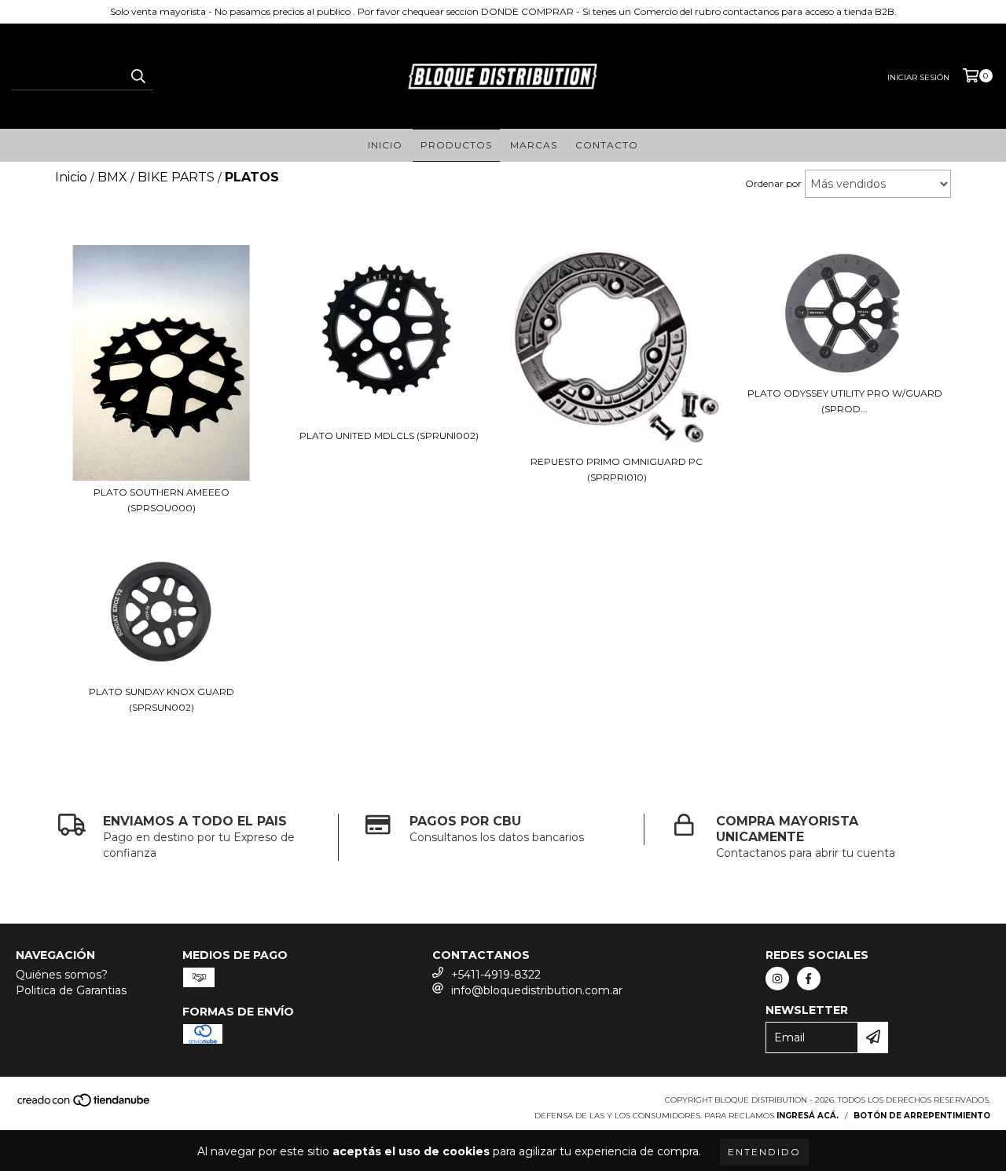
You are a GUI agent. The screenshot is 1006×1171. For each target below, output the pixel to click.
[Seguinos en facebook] (809, 978)
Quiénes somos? (62, 975)
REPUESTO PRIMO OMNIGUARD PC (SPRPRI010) (617, 469)
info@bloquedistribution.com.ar (536, 990)
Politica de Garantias (71, 990)
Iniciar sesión (918, 77)
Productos (456, 145)
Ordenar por (773, 183)
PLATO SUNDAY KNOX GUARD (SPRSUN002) (161, 699)
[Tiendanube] (84, 1105)
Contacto (606, 145)
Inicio (385, 145)
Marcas (533, 145)
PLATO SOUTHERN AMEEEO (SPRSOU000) (161, 500)
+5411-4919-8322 (496, 975)
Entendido (764, 1152)
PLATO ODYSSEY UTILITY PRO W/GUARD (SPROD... (844, 401)
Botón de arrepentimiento (922, 1116)
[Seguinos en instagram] (777, 978)
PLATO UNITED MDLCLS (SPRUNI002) (389, 435)
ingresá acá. (808, 1116)
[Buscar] (137, 76)
